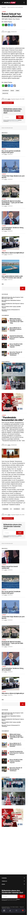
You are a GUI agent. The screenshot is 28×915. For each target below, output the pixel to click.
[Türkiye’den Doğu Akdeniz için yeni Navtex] (13, 166)
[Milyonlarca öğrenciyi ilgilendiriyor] (13, 243)
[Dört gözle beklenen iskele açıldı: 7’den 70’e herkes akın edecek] (13, 266)
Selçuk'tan (5, 93)
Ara (3, 284)
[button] (2, 2)
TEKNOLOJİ (4, 881)
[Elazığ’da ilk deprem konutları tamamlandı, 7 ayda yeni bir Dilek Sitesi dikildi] (13, 191)
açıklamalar (5, 90)
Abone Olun (19, 117)
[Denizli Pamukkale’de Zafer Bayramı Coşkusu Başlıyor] (4, 337)
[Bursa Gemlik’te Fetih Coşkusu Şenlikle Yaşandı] (4, 345)
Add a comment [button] (9, 102)
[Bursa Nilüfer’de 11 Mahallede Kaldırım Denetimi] (4, 329)
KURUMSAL (4, 878)
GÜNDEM (4, 11)
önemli (17, 90)
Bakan (12, 90)
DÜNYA (3, 884)
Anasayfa (4, 7)
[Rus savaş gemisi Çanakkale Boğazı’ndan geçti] (13, 141)
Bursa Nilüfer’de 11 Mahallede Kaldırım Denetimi (11, 301)
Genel (5, 370)
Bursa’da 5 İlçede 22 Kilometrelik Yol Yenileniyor (11, 310)
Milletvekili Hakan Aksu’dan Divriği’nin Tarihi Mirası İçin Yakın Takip (12, 298)
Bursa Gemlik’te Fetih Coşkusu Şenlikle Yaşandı (11, 307)
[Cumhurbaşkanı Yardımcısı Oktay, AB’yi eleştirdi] (13, 218)
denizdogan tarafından (8, 374)
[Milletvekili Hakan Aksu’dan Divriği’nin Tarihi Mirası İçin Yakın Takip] (4, 320)
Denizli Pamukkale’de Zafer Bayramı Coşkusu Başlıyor (13, 304)
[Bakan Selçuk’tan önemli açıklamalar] (13, 556)
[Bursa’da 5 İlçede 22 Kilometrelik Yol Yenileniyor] (4, 353)
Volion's (8, 908)
